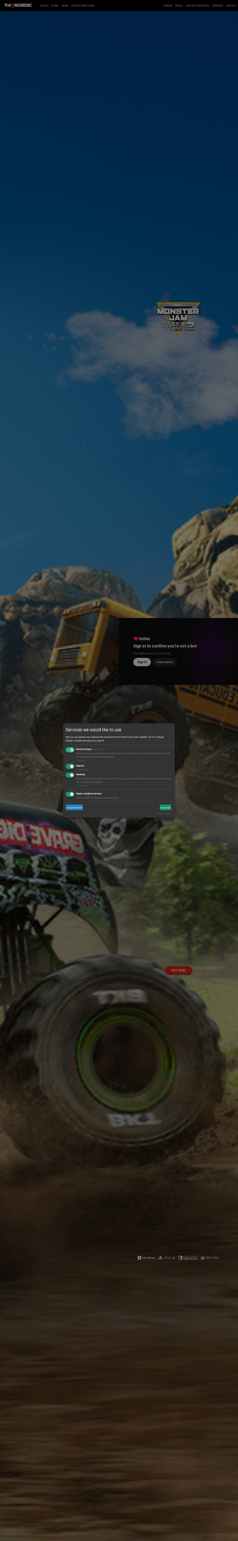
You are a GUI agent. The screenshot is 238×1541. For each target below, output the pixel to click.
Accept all (165, 807)
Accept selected (74, 807)
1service (81, 760)
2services (82, 769)
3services (82, 785)
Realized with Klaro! (164, 813)
